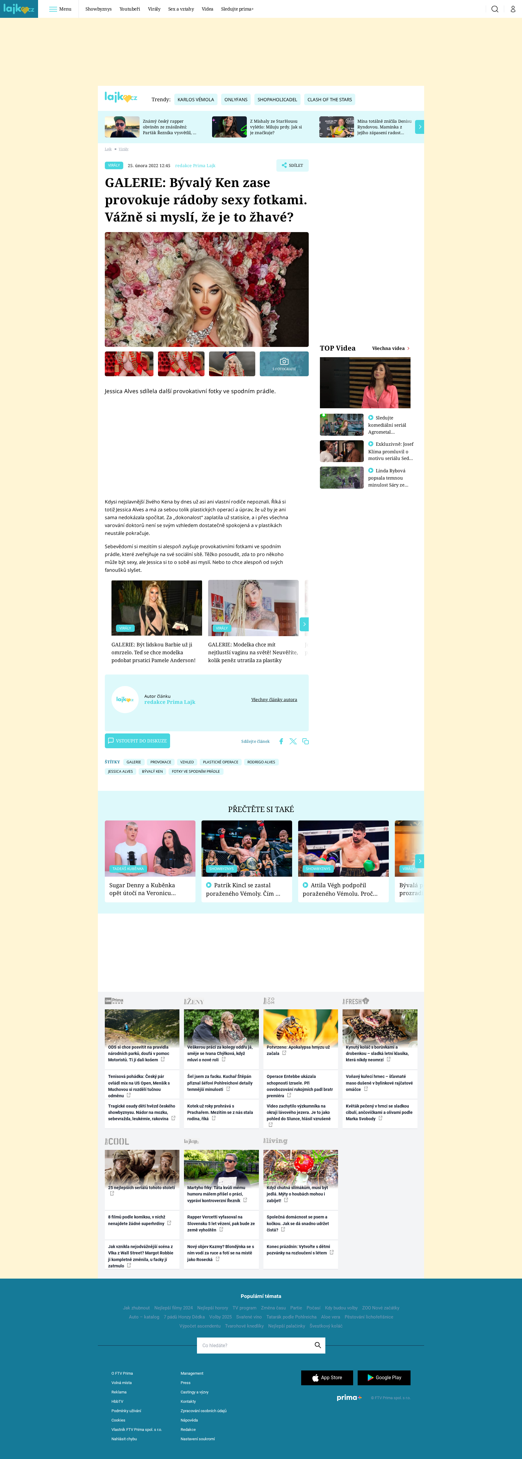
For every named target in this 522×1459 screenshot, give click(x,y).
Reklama (119, 1392)
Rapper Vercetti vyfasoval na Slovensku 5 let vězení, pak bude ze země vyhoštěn (221, 1223)
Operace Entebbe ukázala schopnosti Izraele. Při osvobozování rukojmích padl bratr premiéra (300, 1086)
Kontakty (188, 1401)
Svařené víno (249, 1317)
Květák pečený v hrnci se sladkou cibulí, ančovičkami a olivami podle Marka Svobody (379, 1112)
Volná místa (121, 1382)
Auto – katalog (144, 1317)
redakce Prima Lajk (195, 165)
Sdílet (295, 167)
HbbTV (117, 1401)
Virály (154, 9)
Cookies (118, 1420)
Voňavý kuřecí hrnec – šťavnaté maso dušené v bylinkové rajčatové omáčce (379, 1083)
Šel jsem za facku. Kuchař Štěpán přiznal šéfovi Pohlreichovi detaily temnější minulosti (220, 1083)
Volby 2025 (220, 1317)
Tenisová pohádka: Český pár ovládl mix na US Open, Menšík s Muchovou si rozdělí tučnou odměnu (139, 1086)
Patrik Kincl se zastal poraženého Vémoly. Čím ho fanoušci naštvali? (244, 889)
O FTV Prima (122, 1373)
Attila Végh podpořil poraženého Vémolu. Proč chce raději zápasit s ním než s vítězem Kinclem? (338, 889)
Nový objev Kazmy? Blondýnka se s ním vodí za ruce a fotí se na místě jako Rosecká (220, 1253)
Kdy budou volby (341, 1308)
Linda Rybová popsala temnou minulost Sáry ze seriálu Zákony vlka (389, 481)
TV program (244, 1308)
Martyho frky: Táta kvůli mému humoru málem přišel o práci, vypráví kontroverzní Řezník (216, 1194)
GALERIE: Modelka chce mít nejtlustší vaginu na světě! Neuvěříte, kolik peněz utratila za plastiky (253, 652)
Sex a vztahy (181, 9)
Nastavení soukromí (198, 1439)
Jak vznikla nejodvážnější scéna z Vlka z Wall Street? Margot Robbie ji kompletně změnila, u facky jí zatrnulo (140, 1256)
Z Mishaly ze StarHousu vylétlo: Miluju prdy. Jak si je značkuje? (276, 126)
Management (192, 1373)
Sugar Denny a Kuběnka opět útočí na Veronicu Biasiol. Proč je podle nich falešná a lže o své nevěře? (145, 889)
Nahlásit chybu (124, 1439)
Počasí (314, 1308)
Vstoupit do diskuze (141, 741)
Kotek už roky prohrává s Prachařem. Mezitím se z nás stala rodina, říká (220, 1112)
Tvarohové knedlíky (244, 1326)
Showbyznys (98, 9)
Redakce (188, 1429)
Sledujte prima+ (237, 9)
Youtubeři (130, 9)
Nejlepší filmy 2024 (173, 1308)
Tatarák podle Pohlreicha (291, 1317)
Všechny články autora (274, 699)
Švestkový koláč (326, 1326)
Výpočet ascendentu (200, 1326)
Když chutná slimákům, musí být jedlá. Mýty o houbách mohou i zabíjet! (297, 1194)
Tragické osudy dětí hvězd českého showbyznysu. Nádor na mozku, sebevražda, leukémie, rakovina (141, 1112)
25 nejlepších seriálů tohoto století (141, 1187)
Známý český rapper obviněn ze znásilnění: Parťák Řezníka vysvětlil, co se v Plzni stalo (170, 129)
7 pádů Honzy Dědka (184, 1317)
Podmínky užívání (126, 1411)
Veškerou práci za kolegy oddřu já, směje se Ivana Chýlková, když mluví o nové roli (220, 1054)
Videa (207, 9)
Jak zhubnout (136, 1308)
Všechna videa (389, 348)
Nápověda (189, 1420)
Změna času (273, 1308)
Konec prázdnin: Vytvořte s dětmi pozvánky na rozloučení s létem (298, 1249)
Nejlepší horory (212, 1308)
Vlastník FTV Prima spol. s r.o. (136, 1429)
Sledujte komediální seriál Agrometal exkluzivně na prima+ (387, 431)
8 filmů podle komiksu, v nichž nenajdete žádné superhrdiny (136, 1220)
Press (186, 1382)
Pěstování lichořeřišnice (369, 1317)
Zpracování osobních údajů (204, 1411)
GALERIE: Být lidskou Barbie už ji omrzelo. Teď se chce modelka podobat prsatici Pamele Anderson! (153, 652)
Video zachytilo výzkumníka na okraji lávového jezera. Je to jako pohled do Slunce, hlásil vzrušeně (299, 1112)
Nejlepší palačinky (286, 1326)
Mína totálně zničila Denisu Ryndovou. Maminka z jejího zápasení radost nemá (384, 129)
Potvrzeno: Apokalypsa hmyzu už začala (298, 1050)
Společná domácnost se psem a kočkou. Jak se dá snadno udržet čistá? (298, 1223)
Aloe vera (330, 1317)
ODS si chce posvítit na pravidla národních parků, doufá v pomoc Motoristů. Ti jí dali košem (138, 1054)
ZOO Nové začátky (380, 1308)
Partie (296, 1308)
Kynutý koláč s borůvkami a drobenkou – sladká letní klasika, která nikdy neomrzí (377, 1054)
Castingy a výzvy (194, 1392)
